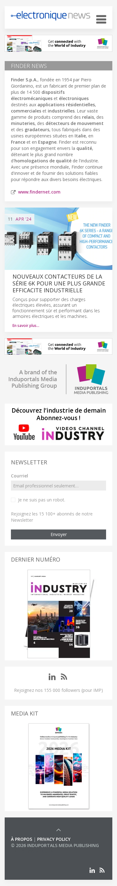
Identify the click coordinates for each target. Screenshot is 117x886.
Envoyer (59, 534)
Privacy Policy (54, 839)
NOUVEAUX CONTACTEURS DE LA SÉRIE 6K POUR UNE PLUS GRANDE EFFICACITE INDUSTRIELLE (58, 283)
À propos (21, 839)
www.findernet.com (39, 192)
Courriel (19, 476)
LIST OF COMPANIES (32, 852)
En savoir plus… (25, 325)
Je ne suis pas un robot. (41, 500)
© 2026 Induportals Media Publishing (55, 845)
